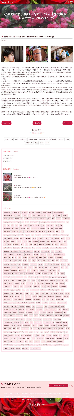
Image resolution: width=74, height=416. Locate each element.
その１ (39, 260)
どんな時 (40, 238)
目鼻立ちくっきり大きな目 (50, 309)
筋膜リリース (60, 338)
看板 (20, 257)
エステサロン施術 (47, 212)
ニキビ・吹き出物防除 (26, 335)
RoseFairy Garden (35, 222)
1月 (25, 280)
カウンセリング (40, 338)
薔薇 (10, 328)
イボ (66, 332)
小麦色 (68, 238)
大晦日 (46, 277)
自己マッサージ (28, 254)
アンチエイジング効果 (9, 319)
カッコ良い (37, 341)
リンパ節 (47, 325)
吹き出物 (25, 241)
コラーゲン (43, 312)
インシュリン (12, 341)
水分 (62, 267)
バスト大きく (19, 315)
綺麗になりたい (59, 299)
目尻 (5, 315)
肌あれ (36, 315)
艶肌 (46, 306)
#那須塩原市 (53, 139)
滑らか (52, 332)
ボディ (5, 257)
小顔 (33, 306)
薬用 (5, 283)
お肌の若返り (37, 286)
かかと (12, 289)
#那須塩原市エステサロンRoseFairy (38, 139)
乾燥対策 (25, 257)
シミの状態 (50, 257)
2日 (28, 280)
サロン (54, 215)
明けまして (6, 280)
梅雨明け (55, 335)
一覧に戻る (37, 123)
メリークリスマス (29, 273)
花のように (6, 338)
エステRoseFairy (64, 260)
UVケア (52, 299)
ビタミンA (48, 335)
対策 (30, 241)
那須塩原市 (38, 212)
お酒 (51, 264)
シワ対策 (32, 302)
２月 (22, 296)
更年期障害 (35, 241)
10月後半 (36, 254)
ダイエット (16, 322)
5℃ (53, 283)
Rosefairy (59, 218)
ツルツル (19, 325)
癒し (60, 309)
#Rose (36, 142)
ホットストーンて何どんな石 (39, 215)
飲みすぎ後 (56, 264)
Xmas (54, 270)
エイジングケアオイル (49, 322)
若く (65, 312)
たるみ (43, 341)
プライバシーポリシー (35, 348)
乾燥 (53, 260)
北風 (47, 293)
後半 (12, 225)
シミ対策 (16, 238)
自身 (26, 341)
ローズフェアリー (19, 254)
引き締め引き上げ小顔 (54, 306)
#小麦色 (7, 139)
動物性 (32, 293)
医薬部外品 (52, 280)
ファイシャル (29, 283)
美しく (43, 286)
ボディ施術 (6, 289)
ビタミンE (16, 286)
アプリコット (59, 251)
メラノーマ (13, 338)
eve (58, 270)
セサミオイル (15, 231)
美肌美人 (6, 296)
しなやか (15, 260)
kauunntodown (19, 277)
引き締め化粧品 (62, 286)
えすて (49, 215)
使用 (57, 225)
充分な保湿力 (50, 315)
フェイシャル (7, 212)
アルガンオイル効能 (8, 273)
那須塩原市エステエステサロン (48, 222)
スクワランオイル (45, 251)
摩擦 (31, 322)
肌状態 (55, 328)
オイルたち (13, 264)
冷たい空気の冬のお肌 (47, 273)
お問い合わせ (25, 348)
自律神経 (15, 312)
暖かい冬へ (56, 267)
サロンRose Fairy (28, 218)
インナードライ (25, 328)
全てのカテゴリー (9, 155)
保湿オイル (6, 270)
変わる (56, 244)
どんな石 (24, 215)
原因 (31, 244)
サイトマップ (51, 399)
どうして (51, 238)
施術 (59, 215)
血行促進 (6, 309)
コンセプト (60, 341)
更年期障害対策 (58, 312)
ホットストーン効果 (8, 228)
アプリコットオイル (8, 254)
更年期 (42, 335)
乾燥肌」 (34, 325)
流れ (33, 247)
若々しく (50, 254)
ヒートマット (34, 264)
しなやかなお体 (7, 260)
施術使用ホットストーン (59, 254)
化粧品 (48, 286)
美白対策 (38, 302)
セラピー (26, 225)
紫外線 (26, 322)
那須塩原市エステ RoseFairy (38, 228)
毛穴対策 (60, 325)
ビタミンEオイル (8, 286)
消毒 (25, 267)
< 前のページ (6, 123)
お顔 (51, 293)
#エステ (60, 139)
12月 (19, 264)
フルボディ (64, 215)
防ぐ (22, 244)
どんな (18, 215)
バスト (35, 244)
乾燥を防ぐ (6, 264)
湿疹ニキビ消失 (58, 315)
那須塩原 (49, 341)
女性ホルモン (64, 244)
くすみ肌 (36, 332)
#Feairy (47, 142)
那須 (17, 225)
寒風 (36, 267)
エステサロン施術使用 (58, 212)
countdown (40, 277)
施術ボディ (21, 309)
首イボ (5, 335)
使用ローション (44, 280)
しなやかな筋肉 (57, 319)
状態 (68, 264)
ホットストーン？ (8, 215)
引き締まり (21, 312)
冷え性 (67, 328)
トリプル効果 (39, 309)
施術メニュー (43, 218)
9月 (22, 247)
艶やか (5, 341)
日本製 (22, 283)
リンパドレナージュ (50, 338)
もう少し (17, 296)
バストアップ (11, 315)
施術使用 (11, 218)
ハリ (22, 322)
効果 (61, 225)
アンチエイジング (33, 257)
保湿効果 (63, 264)
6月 (8, 225)
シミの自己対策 (58, 257)
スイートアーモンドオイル (26, 251)
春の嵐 (31, 315)
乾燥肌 (42, 293)
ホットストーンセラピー (35, 225)
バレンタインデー (19, 293)
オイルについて (9, 158)
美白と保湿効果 (36, 299)
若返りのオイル (59, 332)
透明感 (31, 341)
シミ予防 (10, 238)
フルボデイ (22, 228)
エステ (54, 341)
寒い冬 (11, 296)
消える (62, 238)
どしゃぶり (36, 328)
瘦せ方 (34, 260)
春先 (48, 299)
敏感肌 (40, 296)
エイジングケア (38, 322)
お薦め (16, 228)
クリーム (17, 283)
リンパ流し (65, 309)
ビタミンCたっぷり (62, 302)
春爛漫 (25, 315)
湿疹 (21, 286)
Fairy (53, 218)
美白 (8, 241)
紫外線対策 (58, 322)
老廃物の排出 (53, 302)
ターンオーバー (28, 286)
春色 (28, 289)
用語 (62, 231)
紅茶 (28, 338)
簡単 (30, 260)
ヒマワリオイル (43, 270)
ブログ (57, 231)
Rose (49, 218)
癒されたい (61, 328)
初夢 (38, 280)
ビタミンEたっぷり (20, 319)
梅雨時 (65, 325)
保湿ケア (22, 306)
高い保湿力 (66, 315)
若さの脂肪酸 (28, 299)
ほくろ (34, 238)
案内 (52, 228)
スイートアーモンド (40, 231)
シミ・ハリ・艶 (13, 309)
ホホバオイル (7, 231)
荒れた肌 (47, 332)
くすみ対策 (44, 302)
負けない (20, 267)
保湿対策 (65, 322)
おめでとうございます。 (16, 280)
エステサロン (24, 212)
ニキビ (18, 241)
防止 (65, 241)
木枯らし (14, 267)
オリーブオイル (50, 231)
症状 (49, 289)
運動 (48, 241)
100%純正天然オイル (18, 299)
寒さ (53, 289)
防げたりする (16, 244)
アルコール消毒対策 (58, 293)
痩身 (12, 293)
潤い (38, 335)
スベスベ (13, 325)
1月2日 (33, 280)
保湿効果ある (7, 267)
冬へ (51, 267)
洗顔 (43, 299)
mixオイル (29, 319)
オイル (5, 218)
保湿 (29, 270)
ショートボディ (50, 225)
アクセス (18, 348)
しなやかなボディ (8, 322)
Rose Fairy (31, 212)
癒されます (6, 306)
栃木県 (40, 257)
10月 (53, 251)
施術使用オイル (18, 218)
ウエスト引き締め (30, 309)
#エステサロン (29, 142)
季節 (57, 260)
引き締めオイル (14, 251)
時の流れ (39, 247)
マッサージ (53, 325)
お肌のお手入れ (14, 306)
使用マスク (43, 289)
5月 (5, 225)
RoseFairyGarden (60, 222)
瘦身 (28, 228)
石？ (30, 215)
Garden (26, 222)
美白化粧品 (54, 286)
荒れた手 (30, 267)
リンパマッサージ (35, 289)
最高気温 (48, 283)
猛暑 (48, 228)
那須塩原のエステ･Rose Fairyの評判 (33, 344)
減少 (5, 247)
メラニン (36, 312)
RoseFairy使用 (14, 270)
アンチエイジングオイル (46, 328)
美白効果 (11, 335)
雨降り (5, 328)
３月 (45, 296)
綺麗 (44, 260)
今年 (26, 277)
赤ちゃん (61, 247)
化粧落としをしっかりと (9, 302)
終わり (34, 277)
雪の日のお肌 (7, 277)
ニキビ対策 (66, 335)
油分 (67, 267)
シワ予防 (17, 335)
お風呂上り (28, 296)
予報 (57, 283)
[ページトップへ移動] (71, 385)
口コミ (32, 338)
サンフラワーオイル (29, 231)
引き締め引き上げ (14, 332)
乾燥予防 (41, 325)
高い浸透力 (42, 315)
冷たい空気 (37, 273)
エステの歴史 (46, 247)
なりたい (41, 264)
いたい (48, 260)
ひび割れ (18, 289)
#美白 (16, 139)
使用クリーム (60, 280)
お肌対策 (35, 296)
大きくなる (41, 244)
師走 (13, 277)
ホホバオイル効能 (19, 273)
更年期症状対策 (26, 325)
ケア (27, 244)
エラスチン (50, 312)
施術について (8, 161)
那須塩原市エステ (8, 222)
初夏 (14, 328)
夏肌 (42, 332)
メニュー (6, 348)
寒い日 (46, 264)
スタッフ (12, 348)
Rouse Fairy (16, 222)
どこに (45, 238)
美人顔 (24, 260)
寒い (62, 289)
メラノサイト (20, 341)
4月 (67, 222)
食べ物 (9, 244)
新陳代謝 (6, 332)
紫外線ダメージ (23, 332)
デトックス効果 (21, 338)
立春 (23, 289)
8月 (44, 225)
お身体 (57, 289)
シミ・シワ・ (40, 306)
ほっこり (41, 267)
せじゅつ (36, 218)
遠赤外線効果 (25, 264)
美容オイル (58, 296)
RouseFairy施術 (66, 218)
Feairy (21, 231)
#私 (12, 139)
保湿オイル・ (22, 270)
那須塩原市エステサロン (56, 241)
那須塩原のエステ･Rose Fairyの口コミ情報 (13, 344)
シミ (5, 238)
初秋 (26, 247)
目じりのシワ (16, 247)
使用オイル (6, 251)
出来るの (57, 238)
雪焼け (26, 293)
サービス (66, 344)
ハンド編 (67, 293)
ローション (10, 283)
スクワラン (36, 251)
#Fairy (41, 142)
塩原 (21, 225)
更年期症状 (6, 293)
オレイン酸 (65, 296)
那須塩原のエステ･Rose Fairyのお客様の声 (52, 344)
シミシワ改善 (29, 312)
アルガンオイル (58, 228)
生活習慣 (48, 244)
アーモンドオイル (48, 319)
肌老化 (30, 332)
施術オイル (6, 325)
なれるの (13, 241)
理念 (22, 222)
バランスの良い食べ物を (22, 302)
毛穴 (66, 280)
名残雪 (62, 306)
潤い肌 (66, 338)
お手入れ (62, 283)
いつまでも (43, 254)
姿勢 (60, 335)
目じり (9, 247)
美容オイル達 (51, 296)
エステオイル (35, 270)
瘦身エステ (42, 241)
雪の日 (62, 273)
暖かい (46, 267)
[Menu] (71, 2)
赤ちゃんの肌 (54, 247)
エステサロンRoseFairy (25, 238)
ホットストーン (15, 212)
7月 (34, 335)
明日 (30, 277)
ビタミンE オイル (37, 319)
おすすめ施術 (41, 283)
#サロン (67, 139)
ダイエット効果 (7, 312)
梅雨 (18, 328)
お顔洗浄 (28, 306)
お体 (20, 260)
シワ (5, 244)
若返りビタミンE (8, 299)
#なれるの (23, 139)
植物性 (37, 293)
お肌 (45, 257)
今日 (50, 270)
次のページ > (67, 123)
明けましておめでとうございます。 (58, 277)
